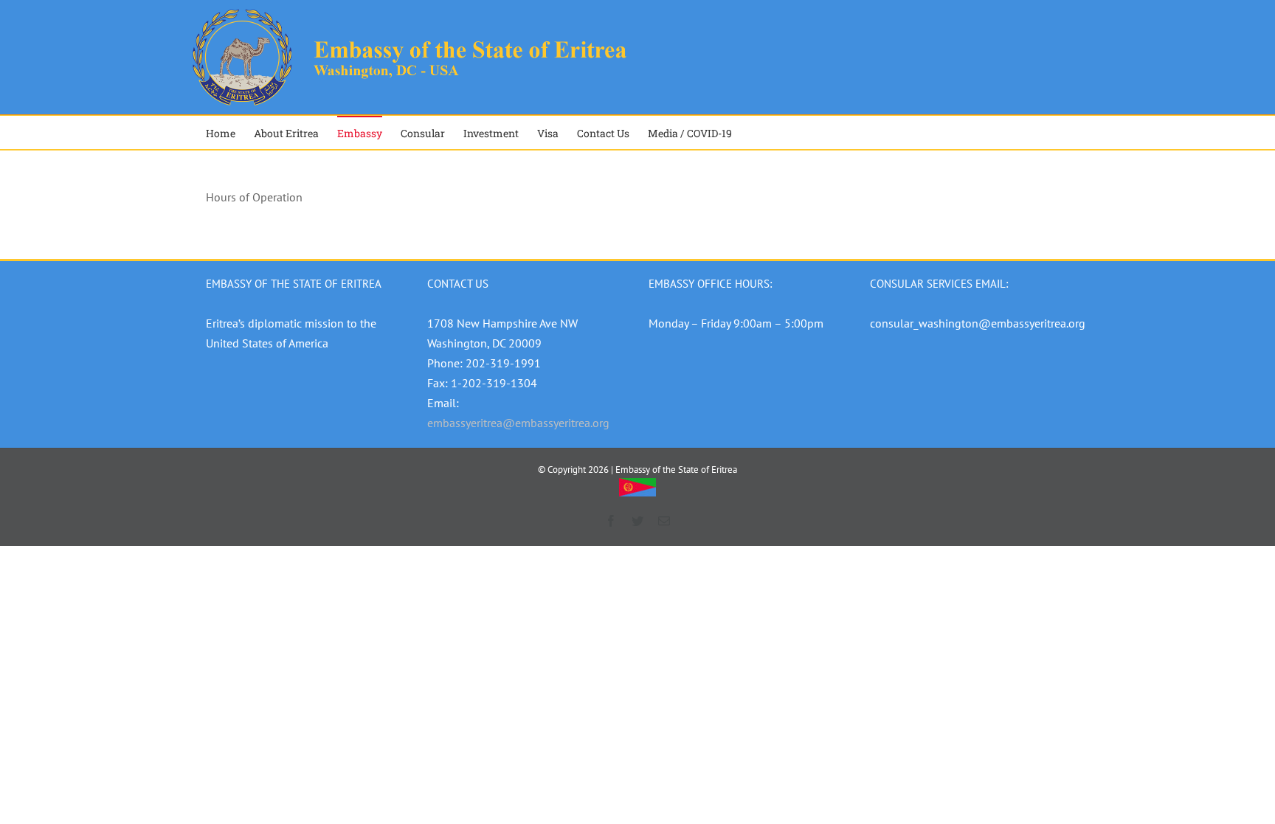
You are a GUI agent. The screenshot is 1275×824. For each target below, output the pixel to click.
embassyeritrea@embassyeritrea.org (518, 422)
